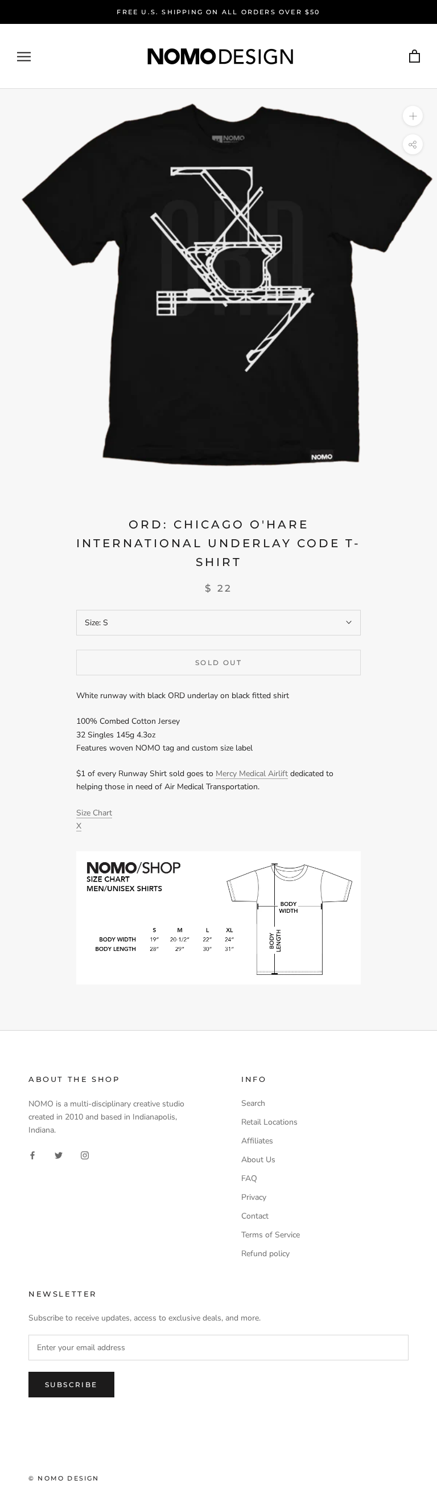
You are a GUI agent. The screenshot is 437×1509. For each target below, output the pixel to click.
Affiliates (257, 1140)
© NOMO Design (64, 1478)
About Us (258, 1159)
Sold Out (218, 662)
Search (253, 1103)
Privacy (253, 1197)
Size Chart (94, 812)
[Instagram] (85, 1154)
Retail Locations (269, 1122)
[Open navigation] (24, 56)
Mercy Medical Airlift (252, 773)
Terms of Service (270, 1234)
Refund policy (265, 1253)
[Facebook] (32, 1154)
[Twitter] (59, 1154)
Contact (255, 1216)
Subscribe (71, 1384)
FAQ (249, 1178)
